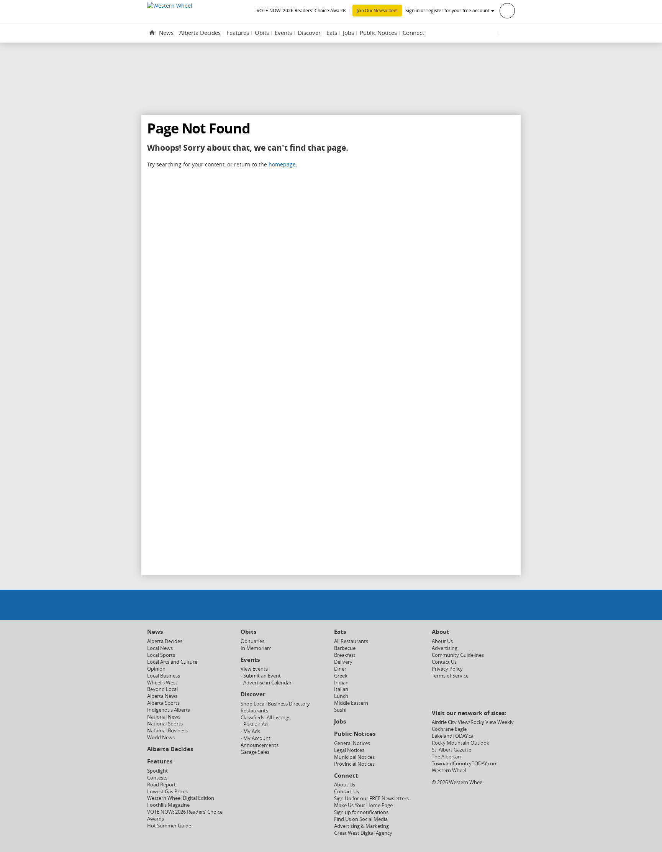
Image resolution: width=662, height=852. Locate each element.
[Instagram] (331, 604)
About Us (344, 784)
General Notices (352, 743)
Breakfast (345, 655)
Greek (340, 676)
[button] (460, 10)
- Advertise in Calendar (266, 682)
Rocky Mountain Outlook (460, 743)
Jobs (348, 32)
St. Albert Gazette (451, 750)
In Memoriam (256, 648)
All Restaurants (351, 641)
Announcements (260, 745)
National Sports (165, 723)
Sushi (340, 710)
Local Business (163, 676)
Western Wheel (449, 770)
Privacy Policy (447, 669)
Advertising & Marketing (361, 826)
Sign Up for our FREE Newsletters (371, 798)
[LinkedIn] (350, 604)
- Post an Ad (254, 724)
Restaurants (254, 710)
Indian (341, 682)
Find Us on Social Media (361, 819)
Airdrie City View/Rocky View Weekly (473, 722)
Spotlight (157, 771)
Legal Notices (349, 750)
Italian (341, 689)
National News (163, 717)
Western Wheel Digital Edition (180, 798)
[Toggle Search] (507, 32)
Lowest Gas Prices (167, 791)
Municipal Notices (354, 757)
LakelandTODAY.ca (453, 736)
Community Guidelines (458, 655)
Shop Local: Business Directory (275, 704)
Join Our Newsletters (377, 10)
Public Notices (378, 32)
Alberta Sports (163, 703)
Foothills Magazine (168, 805)
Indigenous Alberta (168, 710)
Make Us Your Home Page (363, 805)
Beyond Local (162, 689)
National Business (167, 730)
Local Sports (161, 655)
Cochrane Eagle (449, 729)
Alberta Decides (200, 32)
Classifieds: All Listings (265, 717)
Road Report (161, 784)
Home (152, 32)
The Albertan (446, 756)
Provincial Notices (354, 764)
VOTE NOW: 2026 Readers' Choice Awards (301, 10)
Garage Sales (255, 752)
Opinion (156, 669)
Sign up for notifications (361, 812)
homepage (282, 164)
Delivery (343, 662)
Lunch (341, 696)
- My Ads (250, 731)
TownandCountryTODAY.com (465, 763)
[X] (311, 604)
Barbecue (345, 648)
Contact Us (346, 791)
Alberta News (162, 696)
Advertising (444, 648)
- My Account (255, 738)
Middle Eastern (351, 703)
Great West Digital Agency (363, 833)
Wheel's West (162, 682)
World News (161, 737)
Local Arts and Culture (172, 662)
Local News (160, 648)
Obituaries (252, 641)
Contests (157, 778)
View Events (254, 669)
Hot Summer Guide (169, 825)
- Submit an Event (261, 676)
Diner (340, 669)
